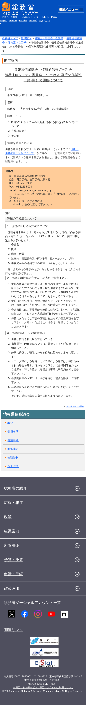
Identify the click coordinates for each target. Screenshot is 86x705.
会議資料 (13, 457)
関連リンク (13, 630)
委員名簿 (13, 431)
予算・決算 (13, 560)
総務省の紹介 (15, 488)
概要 (10, 423)
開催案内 (13, 448)
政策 (8, 517)
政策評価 (11, 588)
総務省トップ (10, 38)
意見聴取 (13, 466)
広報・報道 (13, 502)
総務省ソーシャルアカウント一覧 (32, 603)
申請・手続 (13, 574)
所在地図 (54, 680)
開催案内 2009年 (17, 42)
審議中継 (13, 440)
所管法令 (11, 545)
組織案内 (26, 38)
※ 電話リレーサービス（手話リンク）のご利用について (43, 687)
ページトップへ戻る (75, 406)
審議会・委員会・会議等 (49, 38)
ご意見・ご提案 (9, 17)
